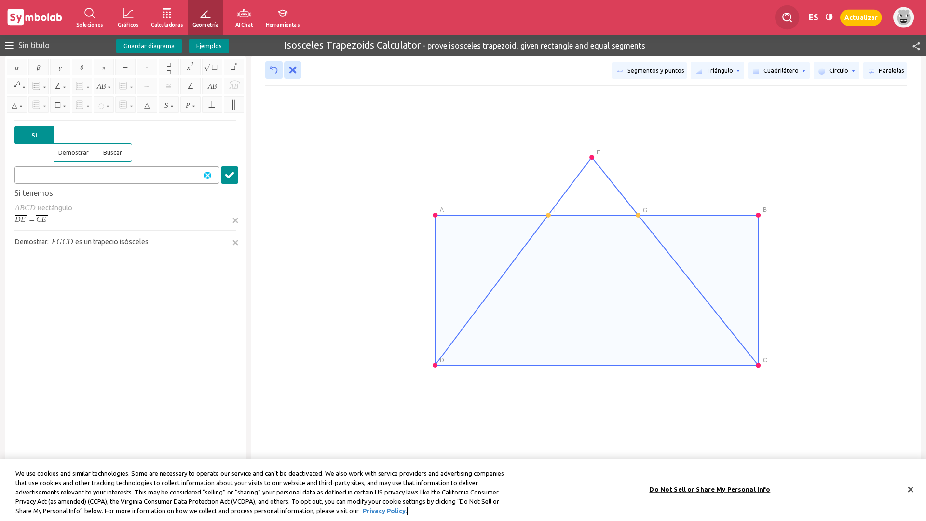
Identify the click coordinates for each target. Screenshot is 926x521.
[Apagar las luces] (829, 17)
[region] (463, 490)
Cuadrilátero (781, 70)
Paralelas (890, 70)
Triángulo (720, 70)
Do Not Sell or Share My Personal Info (709, 489)
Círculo (839, 70)
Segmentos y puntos (655, 70)
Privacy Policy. (385, 510)
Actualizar (860, 17)
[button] (912, 45)
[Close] (910, 489)
